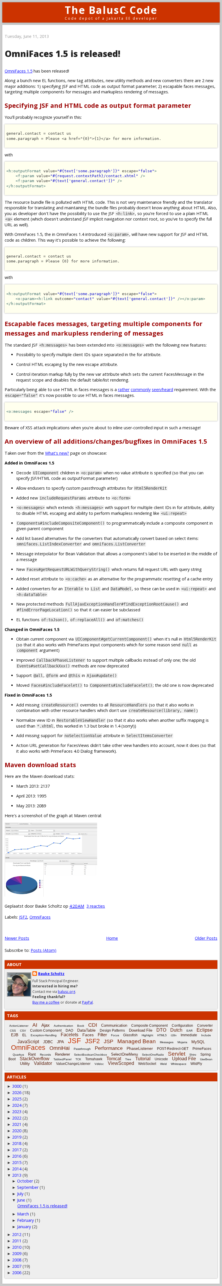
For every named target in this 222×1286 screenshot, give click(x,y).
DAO (69, 1030)
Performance (109, 1048)
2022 (16, 1118)
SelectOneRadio (153, 1054)
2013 (16, 1175)
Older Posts (206, 938)
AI (34, 1025)
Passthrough (82, 1048)
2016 (16, 1156)
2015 (16, 1162)
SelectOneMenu (124, 1054)
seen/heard (162, 389)
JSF (74, 1041)
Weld (163, 1063)
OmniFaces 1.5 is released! (63, 54)
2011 (16, 1241)
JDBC (48, 1042)
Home (112, 938)
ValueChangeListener (73, 1064)
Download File (140, 1030)
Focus (115, 1035)
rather (124, 389)
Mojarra (182, 1042)
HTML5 (162, 1035)
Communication (114, 1025)
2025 (16, 1099)
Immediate (189, 1035)
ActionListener (18, 1025)
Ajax (45, 1025)
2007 (16, 1266)
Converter (205, 1026)
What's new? (57, 453)
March (23, 1214)
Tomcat (113, 1058)
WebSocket (147, 1064)
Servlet (176, 1054)
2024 (16, 1105)
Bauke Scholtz (51, 973)
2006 (16, 1272)
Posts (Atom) (43, 950)
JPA (60, 1041)
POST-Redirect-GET (172, 1049)
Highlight (147, 1035)
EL (24, 1035)
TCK (78, 1059)
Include (206, 1035)
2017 (16, 1149)
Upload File (184, 1058)
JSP (108, 1041)
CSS (13, 1030)
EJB (14, 1034)
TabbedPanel (62, 1059)
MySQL (198, 1041)
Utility (25, 1063)
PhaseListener (140, 1048)
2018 (16, 1143)
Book (80, 1025)
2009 (16, 1253)
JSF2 (23, 917)
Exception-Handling (44, 1035)
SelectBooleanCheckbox (90, 1054)
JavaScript (28, 1041)
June (21, 1200)
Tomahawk (93, 1059)
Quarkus (18, 1054)
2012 (16, 1234)
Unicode (161, 1059)
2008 (16, 1260)
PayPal (87, 1002)
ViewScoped (121, 1063)
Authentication (63, 1025)
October (25, 1181)
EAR (189, 1030)
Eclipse (204, 1030)
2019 (16, 1137)
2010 (16, 1247)
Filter (102, 1034)
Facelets (69, 1034)
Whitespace (178, 1063)
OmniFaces (40, 917)
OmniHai (59, 1048)
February (25, 1220)
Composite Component (149, 1026)
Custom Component (46, 1030)
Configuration (182, 1026)
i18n (174, 1035)
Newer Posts (17, 938)
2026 (16, 1092)
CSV (23, 1030)
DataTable (86, 1030)
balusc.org (66, 991)
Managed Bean (136, 1041)
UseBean (206, 1059)
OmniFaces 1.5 (18, 71)
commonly (141, 389)
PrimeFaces (202, 1049)
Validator (43, 1063)
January (24, 1226)
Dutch (176, 1030)
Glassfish (130, 1035)
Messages (166, 1042)
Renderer (62, 1054)
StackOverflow (34, 1058)
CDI (92, 1025)
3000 (16, 1086)
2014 (16, 1169)
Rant (32, 1054)
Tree (128, 1059)
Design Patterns (112, 1030)
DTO (161, 1030)
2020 (16, 1130)
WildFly (196, 1064)
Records (45, 1054)
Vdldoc (99, 1063)
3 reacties (95, 906)
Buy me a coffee (46, 1002)
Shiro (192, 1054)
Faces (88, 1034)
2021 (16, 1124)
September (27, 1187)
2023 (16, 1111)
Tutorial (143, 1058)
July (20, 1193)
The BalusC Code (111, 10)
